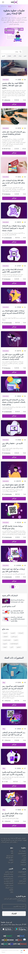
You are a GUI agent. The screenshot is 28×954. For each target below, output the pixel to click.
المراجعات (23, 864)
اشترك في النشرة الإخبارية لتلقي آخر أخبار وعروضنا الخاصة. (15, 899)
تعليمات (9, 56)
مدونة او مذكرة (22, 876)
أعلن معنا (10, 862)
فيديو (25, 56)
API (12, 853)
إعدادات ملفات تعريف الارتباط (9, 886)
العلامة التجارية (6, 640)
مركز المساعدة (22, 883)
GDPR (11, 890)
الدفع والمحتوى (22, 853)
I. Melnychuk (7, 100)
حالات (14, 56)
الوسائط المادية (14, 643)
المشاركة (21, 633)
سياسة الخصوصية (8, 874)
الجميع (3, 56)
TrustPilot (23, 862)
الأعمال (16, 640)
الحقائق (18, 647)
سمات (20, 56)
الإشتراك (14, 913)
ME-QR (9, 6)
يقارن (24, 857)
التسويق (5, 633)
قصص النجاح (22, 881)
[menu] (3, 2)
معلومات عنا (22, 851)
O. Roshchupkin (8, 237)
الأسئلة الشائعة (22, 872)
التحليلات (5, 636)
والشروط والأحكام (8, 876)
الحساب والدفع (9, 872)
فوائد (12, 851)
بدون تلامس (14, 636)
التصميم (13, 633)
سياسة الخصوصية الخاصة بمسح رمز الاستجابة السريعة (8, 881)
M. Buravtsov (7, 194)
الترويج (5, 643)
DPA (11, 892)
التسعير (24, 855)
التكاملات (23, 860)
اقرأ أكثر (14, 104)
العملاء (4, 647)
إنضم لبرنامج (10, 855)
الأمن (11, 647)
